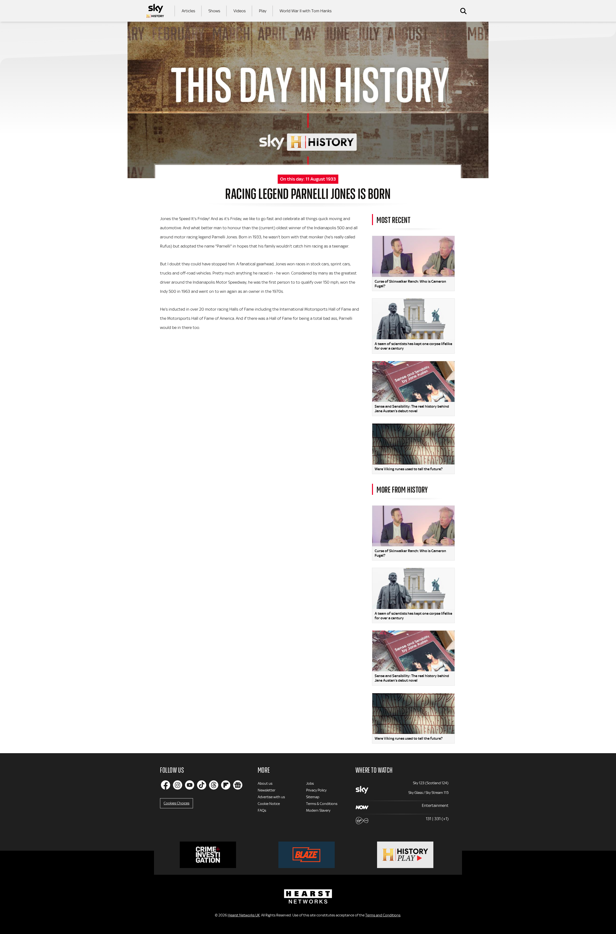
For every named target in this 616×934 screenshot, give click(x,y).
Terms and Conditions (382, 915)
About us (265, 783)
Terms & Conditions (321, 804)
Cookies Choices (176, 803)
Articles (188, 10)
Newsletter (266, 790)
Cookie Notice (269, 804)
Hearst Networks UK (244, 915)
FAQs (262, 810)
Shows (214, 10)
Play (262, 10)
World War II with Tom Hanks (306, 10)
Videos (239, 10)
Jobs (310, 783)
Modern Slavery (318, 810)
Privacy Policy (316, 790)
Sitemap (312, 797)
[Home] (155, 11)
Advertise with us (271, 797)
